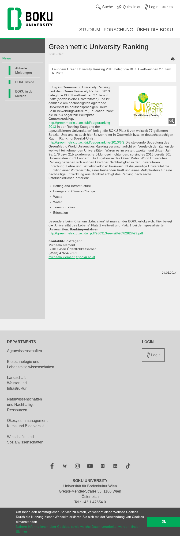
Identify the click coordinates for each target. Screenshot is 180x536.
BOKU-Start (56, 54)
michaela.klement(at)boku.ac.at (72, 257)
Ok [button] (164, 521)
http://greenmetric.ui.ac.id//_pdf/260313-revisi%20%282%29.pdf (96, 233)
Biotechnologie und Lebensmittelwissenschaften (30, 364)
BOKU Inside (24, 82)
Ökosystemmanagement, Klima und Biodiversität (27, 423)
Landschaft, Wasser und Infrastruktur (17, 383)
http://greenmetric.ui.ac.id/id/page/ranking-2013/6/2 (86, 142)
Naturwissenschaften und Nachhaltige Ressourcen (24, 404)
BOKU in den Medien (24, 93)
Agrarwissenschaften (24, 351)
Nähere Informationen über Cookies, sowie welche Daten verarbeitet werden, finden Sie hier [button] (78, 529)
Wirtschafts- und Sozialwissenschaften (25, 439)
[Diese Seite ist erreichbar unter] (172, 59)
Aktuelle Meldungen (23, 70)
